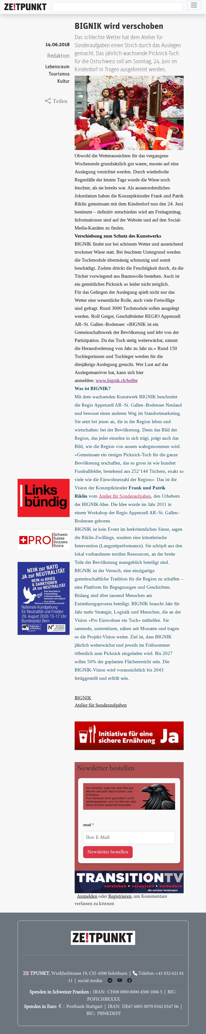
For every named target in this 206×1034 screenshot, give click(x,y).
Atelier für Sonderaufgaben (101, 705)
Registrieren (120, 896)
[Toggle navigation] (194, 5)
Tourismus (59, 74)
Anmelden (87, 896)
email (87, 825)
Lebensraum (57, 66)
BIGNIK (83, 698)
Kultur (63, 81)
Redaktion (58, 56)
